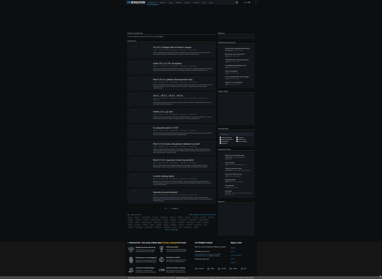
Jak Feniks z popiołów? (236, 181)
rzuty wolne (167, 227)
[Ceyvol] (222, 54)
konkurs (166, 225)
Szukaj (236, 2)
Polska (137, 222)
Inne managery (242, 141)
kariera (152, 225)
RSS (245, 268)
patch (205, 225)
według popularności (209, 214)
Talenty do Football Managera (145, 268)
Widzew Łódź (157, 222)
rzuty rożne (158, 227)
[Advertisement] (236, 109)
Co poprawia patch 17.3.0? (165, 127)
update (196, 227)
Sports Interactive (146, 222)
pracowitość (139, 227)
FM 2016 (146, 220)
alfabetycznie (197, 214)
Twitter (212, 268)
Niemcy (130, 222)
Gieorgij (198, 254)
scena (174, 227)
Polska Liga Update (172, 247)
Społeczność (242, 139)
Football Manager (134, 46)
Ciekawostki (225, 141)
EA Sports (155, 217)
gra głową (138, 225)
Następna (175, 208)
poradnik (130, 227)
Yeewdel (216, 254)
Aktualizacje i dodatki (173, 257)
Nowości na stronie (227, 139)
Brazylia (137, 217)
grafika (145, 225)
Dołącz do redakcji (236, 255)
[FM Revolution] (137, 2)
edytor (198, 222)
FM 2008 (172, 217)
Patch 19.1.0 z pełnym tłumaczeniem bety (172, 79)
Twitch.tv (235, 268)
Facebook (201, 268)
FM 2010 (188, 217)
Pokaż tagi (171, 229)
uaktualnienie (187, 227)
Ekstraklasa (164, 217)
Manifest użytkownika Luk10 (237, 164)
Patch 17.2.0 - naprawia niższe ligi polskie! (173, 160)
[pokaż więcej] (215, 256)
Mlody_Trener (207, 254)
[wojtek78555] (222, 156)
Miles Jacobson (203, 220)
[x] (380, 276)
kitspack (159, 225)
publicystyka (148, 227)
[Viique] (222, 174)
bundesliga (181, 222)
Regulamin (234, 262)
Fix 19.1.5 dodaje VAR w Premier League (172, 47)
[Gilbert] (222, 180)
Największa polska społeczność (145, 247)
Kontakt (233, 251)
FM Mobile (224, 143)
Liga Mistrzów (193, 220)
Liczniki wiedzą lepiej (163, 176)
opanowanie (197, 225)
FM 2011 (195, 217)
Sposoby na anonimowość (165, 192)
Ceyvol (155, 50)
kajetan (207, 256)
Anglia (130, 217)
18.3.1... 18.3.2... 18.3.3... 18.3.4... (168, 95)
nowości (189, 225)
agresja (173, 222)
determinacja (190, 222)
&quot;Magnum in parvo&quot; (242, 170)
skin (180, 227)
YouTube (223, 268)
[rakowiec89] (222, 169)
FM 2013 (210, 217)
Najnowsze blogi (224, 149)
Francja (166, 220)
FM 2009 (180, 217)
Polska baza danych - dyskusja (175, 268)
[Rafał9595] (222, 191)
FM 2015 (138, 220)
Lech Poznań (182, 220)
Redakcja (233, 248)
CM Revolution (146, 217)
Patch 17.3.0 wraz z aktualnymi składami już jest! (176, 143)
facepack (205, 222)
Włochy (166, 222)
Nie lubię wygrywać (235, 176)
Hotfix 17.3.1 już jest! (163, 111)
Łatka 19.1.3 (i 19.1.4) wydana (167, 63)
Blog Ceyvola (234, 187)
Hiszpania (173, 220)
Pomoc (233, 259)
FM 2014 (130, 220)
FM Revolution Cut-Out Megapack (146, 258)
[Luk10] (222, 163)
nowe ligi (181, 225)
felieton (130, 225)
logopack (173, 225)
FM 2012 (203, 217)
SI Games (241, 137)
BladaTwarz (199, 256)
